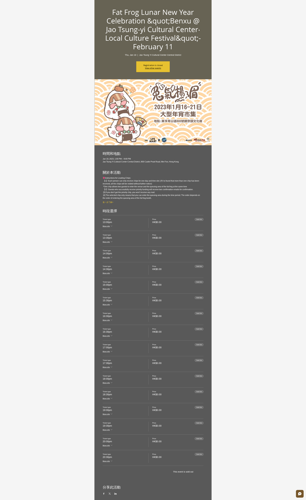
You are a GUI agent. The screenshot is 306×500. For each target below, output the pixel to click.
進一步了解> (108, 202)
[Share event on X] (110, 494)
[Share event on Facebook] (104, 494)
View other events (153, 68)
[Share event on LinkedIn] (115, 494)
